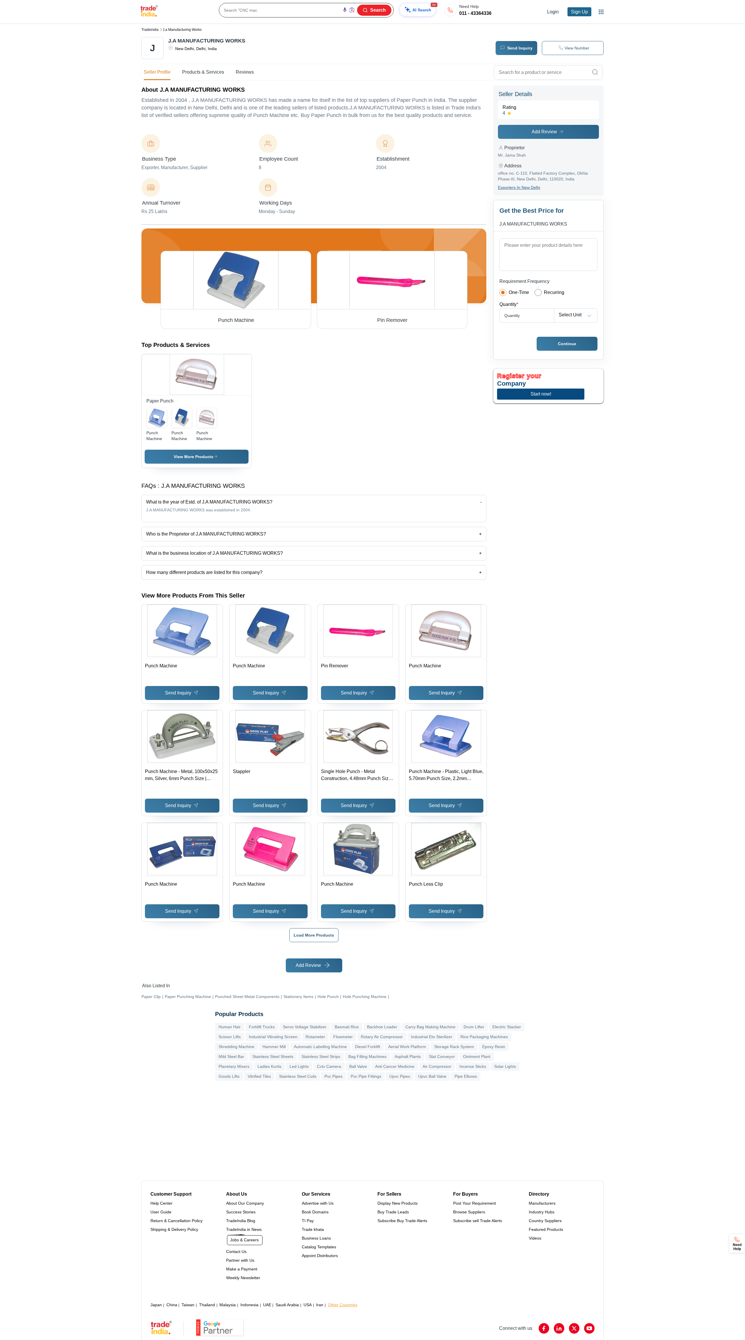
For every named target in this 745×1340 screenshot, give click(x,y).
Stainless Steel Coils (297, 1076)
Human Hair (230, 1027)
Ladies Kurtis (269, 1066)
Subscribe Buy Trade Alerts (402, 1220)
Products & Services (203, 72)
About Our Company (245, 1203)
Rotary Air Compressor (382, 1036)
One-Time (519, 292)
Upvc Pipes (399, 1076)
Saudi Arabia (287, 1304)
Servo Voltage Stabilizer (305, 1027)
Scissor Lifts (230, 1036)
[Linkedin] (559, 1328)
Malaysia (227, 1304)
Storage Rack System (454, 1046)
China (171, 1304)
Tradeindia (150, 30)
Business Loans (316, 1238)
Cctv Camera (329, 1066)
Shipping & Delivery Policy (174, 1229)
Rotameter (315, 1036)
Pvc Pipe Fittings (366, 1076)
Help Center (161, 1203)
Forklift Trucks (262, 1027)
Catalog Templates (319, 1247)
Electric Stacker (506, 1027)
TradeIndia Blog (240, 1220)
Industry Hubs (541, 1212)
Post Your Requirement (474, 1203)
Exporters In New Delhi (519, 187)
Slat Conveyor (442, 1056)
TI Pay (308, 1220)
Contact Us (236, 1251)
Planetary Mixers (234, 1066)
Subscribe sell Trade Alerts (477, 1220)
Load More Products (314, 935)
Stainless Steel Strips (320, 1056)
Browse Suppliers (469, 1212)
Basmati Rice (347, 1027)
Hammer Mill (274, 1046)
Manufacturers (542, 1203)
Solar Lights (505, 1066)
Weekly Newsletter (243, 1277)
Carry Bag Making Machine (430, 1027)
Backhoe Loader (382, 1027)
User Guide (160, 1212)
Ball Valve (358, 1066)
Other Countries (342, 1304)
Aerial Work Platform (407, 1046)
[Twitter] (574, 1328)
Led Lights (299, 1066)
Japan (156, 1304)
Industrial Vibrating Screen (273, 1036)
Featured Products (546, 1229)
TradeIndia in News (244, 1229)
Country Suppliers (545, 1220)
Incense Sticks (473, 1066)
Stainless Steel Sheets (272, 1056)
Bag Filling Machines (367, 1056)
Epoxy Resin (493, 1046)
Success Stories (241, 1212)
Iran (319, 1304)
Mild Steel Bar (231, 1056)
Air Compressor (437, 1066)
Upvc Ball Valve (432, 1076)
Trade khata (313, 1229)
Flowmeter (343, 1036)
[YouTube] (589, 1328)
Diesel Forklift (367, 1046)
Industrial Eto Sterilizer (431, 1036)
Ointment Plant (476, 1056)
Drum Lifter (474, 1027)
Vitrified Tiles (259, 1076)
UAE (267, 1304)
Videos (535, 1238)
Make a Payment (241, 1269)
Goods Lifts (229, 1076)
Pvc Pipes (333, 1076)
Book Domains (315, 1212)
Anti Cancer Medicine (394, 1066)
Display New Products (397, 1203)
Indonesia (249, 1304)
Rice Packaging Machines (484, 1036)
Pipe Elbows (466, 1076)
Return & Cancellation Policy (176, 1220)
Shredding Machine (236, 1046)
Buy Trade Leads (393, 1212)
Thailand (207, 1304)
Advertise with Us (318, 1203)
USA (308, 1304)
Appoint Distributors (320, 1255)
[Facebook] (544, 1328)
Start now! (541, 393)
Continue (567, 343)
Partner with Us (240, 1260)
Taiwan (188, 1304)
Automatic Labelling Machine (320, 1046)
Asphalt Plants (408, 1056)
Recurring (554, 292)
